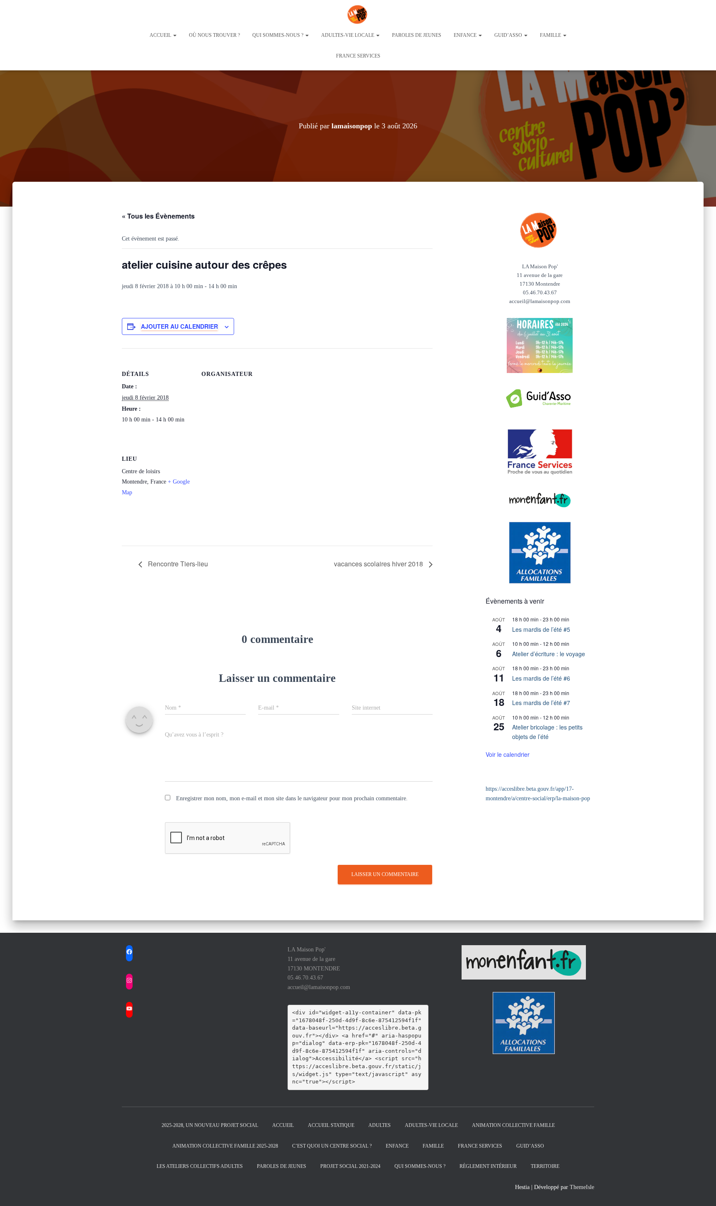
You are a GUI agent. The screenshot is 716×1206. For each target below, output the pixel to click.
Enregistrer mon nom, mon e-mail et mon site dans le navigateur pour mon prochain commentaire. (292, 798)
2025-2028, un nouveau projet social (210, 1125)
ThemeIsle (582, 1187)
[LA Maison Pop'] (357, 14)
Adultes (379, 1125)
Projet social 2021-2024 (350, 1166)
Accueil (161, 35)
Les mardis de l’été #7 (541, 702)
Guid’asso (508, 35)
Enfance (466, 35)
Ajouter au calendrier (179, 326)
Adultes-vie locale (348, 35)
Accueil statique (331, 1125)
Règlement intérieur (488, 1166)
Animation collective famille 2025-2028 (225, 1146)
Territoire (545, 1166)
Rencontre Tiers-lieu (177, 563)
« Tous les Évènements (158, 216)
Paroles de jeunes (416, 35)
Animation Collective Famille (513, 1125)
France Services (358, 56)
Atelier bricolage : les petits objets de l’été (547, 732)
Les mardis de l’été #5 (541, 629)
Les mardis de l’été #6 (541, 678)
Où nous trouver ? (214, 35)
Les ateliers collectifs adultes (200, 1166)
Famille (551, 35)
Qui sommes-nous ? (278, 35)
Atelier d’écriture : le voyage (548, 654)
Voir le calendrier (508, 754)
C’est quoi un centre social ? (332, 1146)
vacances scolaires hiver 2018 (379, 563)
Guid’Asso (530, 1146)
